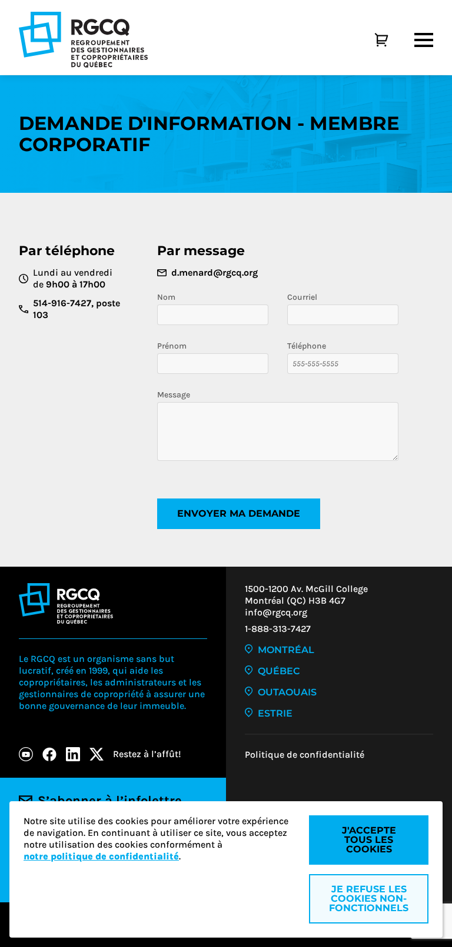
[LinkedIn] (73, 754)
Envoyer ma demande (238, 513)
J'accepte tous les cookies (369, 840)
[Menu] (423, 40)
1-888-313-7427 (278, 628)
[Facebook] (49, 754)
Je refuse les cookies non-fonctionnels (368, 898)
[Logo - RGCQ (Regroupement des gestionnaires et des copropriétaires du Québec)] (83, 40)
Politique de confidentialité (304, 754)
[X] (96, 754)
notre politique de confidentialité (101, 856)
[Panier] (368, 40)
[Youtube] (26, 754)
